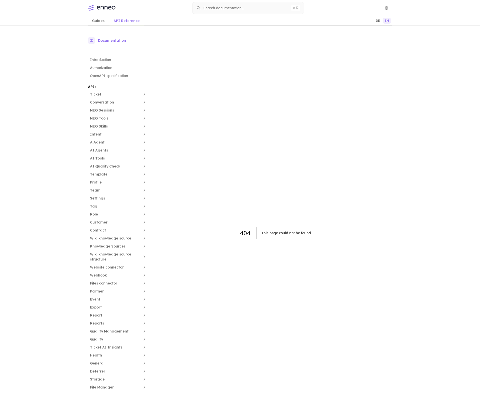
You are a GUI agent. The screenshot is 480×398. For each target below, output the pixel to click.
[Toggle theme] (386, 8)
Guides (98, 20)
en (387, 20)
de (378, 20)
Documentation (112, 40)
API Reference (127, 20)
